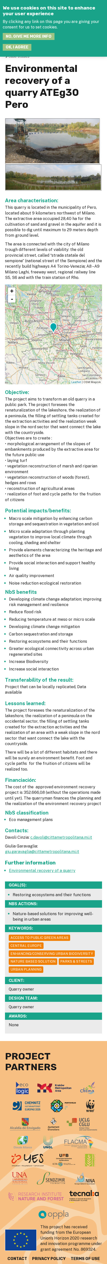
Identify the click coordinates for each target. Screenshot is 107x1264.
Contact (17, 1258)
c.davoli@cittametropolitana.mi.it (61, 837)
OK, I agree (17, 47)
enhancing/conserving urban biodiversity (51, 954)
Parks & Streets (76, 961)
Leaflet (76, 382)
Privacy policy (49, 1258)
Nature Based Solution (32, 961)
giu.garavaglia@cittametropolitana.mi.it (42, 851)
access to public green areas (39, 938)
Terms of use (85, 1258)
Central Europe (26, 946)
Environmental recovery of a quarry (42, 870)
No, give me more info (29, 36)
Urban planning (26, 969)
